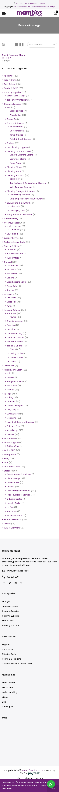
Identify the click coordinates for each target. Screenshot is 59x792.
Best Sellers (9, 84)
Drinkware (11, 297)
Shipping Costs (9, 654)
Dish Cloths (15, 206)
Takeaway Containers (17, 100)
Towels (13, 317)
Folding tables (16, 353)
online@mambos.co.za (36, 3)
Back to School (14, 226)
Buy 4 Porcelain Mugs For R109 (13, 56)
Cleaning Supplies (12, 104)
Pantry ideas (10, 454)
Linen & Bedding (14, 333)
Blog (4, 702)
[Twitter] (10, 583)
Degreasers (15, 178)
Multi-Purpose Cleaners (21, 187)
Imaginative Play (15, 381)
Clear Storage (13, 478)
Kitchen (7, 393)
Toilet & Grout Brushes (20, 139)
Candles (11, 325)
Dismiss (53, 788)
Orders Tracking (9, 692)
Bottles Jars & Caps (16, 95)
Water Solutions (14, 515)
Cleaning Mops (14, 171)
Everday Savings (11, 238)
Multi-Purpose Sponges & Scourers (26, 198)
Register (6, 644)
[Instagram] (16, 583)
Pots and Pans (13, 426)
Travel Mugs (12, 430)
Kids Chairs (12, 385)
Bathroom (11, 313)
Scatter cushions (15, 341)
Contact (40, 778)
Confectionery (11, 218)
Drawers (11, 486)
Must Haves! (10, 438)
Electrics (11, 329)
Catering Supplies (12, 92)
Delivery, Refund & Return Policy (17, 663)
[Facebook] (4, 583)
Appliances (9, 75)
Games (10, 377)
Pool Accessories (12, 466)
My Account (8, 687)
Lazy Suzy (11, 409)
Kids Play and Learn (13, 369)
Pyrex (9, 306)
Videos (5, 697)
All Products (12, 265)
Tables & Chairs (14, 345)
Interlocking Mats (15, 253)
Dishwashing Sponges (20, 194)
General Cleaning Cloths (21, 154)
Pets (6, 462)
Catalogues (7, 706)
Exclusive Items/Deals (14, 242)
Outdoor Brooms (18, 130)
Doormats (11, 249)
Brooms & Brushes (15, 123)
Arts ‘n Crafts (8, 620)
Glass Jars (11, 301)
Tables (13, 361)
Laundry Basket (14, 503)
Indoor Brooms (16, 126)
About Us (29, 778)
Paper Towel (15, 163)
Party (6, 458)
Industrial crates (14, 499)
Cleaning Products (15, 175)
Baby (9, 373)
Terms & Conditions (11, 659)
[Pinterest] (22, 583)
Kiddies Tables (16, 357)
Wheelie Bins (16, 115)
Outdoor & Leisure (15, 337)
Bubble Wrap (13, 446)
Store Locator (8, 682)
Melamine (11, 418)
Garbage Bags (16, 110)
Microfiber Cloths (18, 159)
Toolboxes (12, 511)
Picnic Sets (12, 286)
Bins (9, 107)
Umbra (7, 523)
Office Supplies (11, 442)
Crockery (11, 401)
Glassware (9, 294)
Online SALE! (10, 450)
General (8, 262)
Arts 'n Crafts (10, 80)
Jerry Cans (9, 365)
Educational (12, 233)
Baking (10, 397)
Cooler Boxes (13, 482)
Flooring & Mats (11, 246)
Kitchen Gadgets (15, 405)
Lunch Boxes (13, 413)
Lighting (10, 277)
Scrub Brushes (16, 135)
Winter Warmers (12, 527)
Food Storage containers (18, 490)
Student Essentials (13, 519)
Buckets (10, 143)
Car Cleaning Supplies (17, 147)
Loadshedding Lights (16, 282)
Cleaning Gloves (14, 167)
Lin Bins (10, 507)
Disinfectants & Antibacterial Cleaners (28, 183)
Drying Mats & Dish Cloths (19, 203)
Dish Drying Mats (17, 210)
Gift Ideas (11, 269)
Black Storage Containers (19, 474)
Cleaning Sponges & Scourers (21, 191)
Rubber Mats (13, 257)
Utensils (10, 434)
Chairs (13, 349)
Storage (8, 470)
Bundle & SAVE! (11, 88)
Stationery (14, 229)
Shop (19, 778)
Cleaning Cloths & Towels (19, 151)
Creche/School (11, 222)
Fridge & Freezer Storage (18, 494)
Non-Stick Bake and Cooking (20, 422)
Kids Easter (12, 273)
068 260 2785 (21, 3)
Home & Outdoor (12, 310)
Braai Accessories (15, 321)
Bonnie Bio (12, 119)
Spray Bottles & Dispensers (19, 214)
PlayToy (10, 389)
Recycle (10, 290)
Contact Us (7, 649)
